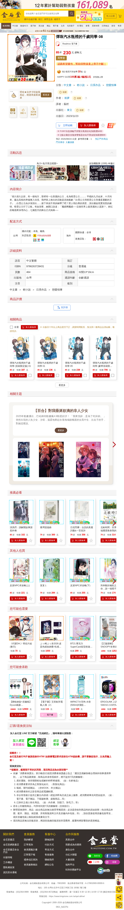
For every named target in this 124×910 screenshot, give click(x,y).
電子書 (55, 26)
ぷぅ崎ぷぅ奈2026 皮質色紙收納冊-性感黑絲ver (50, 646)
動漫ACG (24, 26)
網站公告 (49, 864)
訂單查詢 (28, 844)
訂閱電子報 (29, 854)
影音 (113, 26)
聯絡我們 (49, 859)
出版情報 (7, 857)
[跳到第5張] (112, 179)
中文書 (15, 26)
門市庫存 (60, 142)
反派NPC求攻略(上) (20, 585)
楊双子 (57, 19)
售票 (119, 26)
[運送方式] (119, 905)
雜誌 (48, 26)
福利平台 (70, 864)
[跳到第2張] (106, 179)
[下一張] (52, 61)
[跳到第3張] (108, 179)
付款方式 (49, 844)
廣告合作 (70, 849)
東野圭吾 (48, 19)
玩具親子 (70, 26)
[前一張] (10, 61)
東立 (70, 110)
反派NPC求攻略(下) (80, 585)
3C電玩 (80, 26)
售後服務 (49, 854)
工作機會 (7, 862)
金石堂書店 (9, 839)
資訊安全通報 (10, 872)
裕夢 (67, 98)
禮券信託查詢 (31, 859)
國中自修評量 (30, 19)
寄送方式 (49, 849)
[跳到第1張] (104, 179)
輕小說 (81, 85)
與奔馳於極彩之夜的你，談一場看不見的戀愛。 (112, 588)
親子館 (33, 26)
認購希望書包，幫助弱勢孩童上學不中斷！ (81, 63)
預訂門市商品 (101, 139)
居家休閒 (95, 26)
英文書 (41, 26)
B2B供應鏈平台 (73, 869)
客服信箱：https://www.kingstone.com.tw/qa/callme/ (62, 896)
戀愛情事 (111, 85)
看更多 (46, 95)
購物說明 (49, 839)
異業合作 (70, 839)
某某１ (43, 585)
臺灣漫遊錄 (45, 527)
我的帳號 (28, 839)
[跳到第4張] (110, 179)
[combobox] (46, 14)
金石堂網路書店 (11, 844)
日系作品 (95, 85)
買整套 (61, 58)
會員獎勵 (6, 26)
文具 (63, 26)
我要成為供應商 (73, 844)
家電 (87, 26)
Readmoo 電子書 (69, 44)
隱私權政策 (9, 867)
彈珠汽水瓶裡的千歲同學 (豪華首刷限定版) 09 (103, 366)
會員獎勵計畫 (31, 849)
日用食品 (105, 26)
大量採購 (70, 142)
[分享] (119, 897)
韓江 (40, 19)
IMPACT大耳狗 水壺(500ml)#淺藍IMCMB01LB (80, 704)
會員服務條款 (31, 864)
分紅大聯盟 (71, 854)
